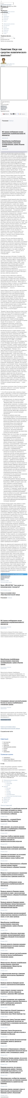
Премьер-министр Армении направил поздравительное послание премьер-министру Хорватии (13, 945)
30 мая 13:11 (4, 919)
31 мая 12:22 (4, 816)
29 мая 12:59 (4, 1075)
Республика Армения (6, 626)
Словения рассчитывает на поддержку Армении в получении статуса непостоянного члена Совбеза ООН (13, 856)
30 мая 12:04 (4, 930)
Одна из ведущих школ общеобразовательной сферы (10, 727)
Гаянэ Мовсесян (11, 63)
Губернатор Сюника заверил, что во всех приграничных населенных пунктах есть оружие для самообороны (14, 1059)
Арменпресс (6, 757)
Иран (8, 789)
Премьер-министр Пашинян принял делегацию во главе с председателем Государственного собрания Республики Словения (14, 893)
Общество (5, 18)
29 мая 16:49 (4, 1027)
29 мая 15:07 (4, 1046)
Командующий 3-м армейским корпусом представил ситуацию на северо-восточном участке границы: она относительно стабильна (14, 811)
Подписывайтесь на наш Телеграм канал (12, 574)
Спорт (5, 21)
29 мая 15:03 (4, 1055)
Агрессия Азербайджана (13, 796)
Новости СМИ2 (5, 580)
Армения (9, 783)
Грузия (8, 791)
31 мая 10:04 (4, 833)
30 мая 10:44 (4, 970)
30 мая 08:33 (4, 996)
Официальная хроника (9, 23)
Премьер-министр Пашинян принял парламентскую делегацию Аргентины (13, 848)
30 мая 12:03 (4, 941)
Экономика (6, 16)
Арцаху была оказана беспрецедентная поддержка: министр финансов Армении (13, 1041)
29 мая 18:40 (4, 1016)
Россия (8, 788)
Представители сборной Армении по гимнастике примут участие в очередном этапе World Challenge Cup (13, 1012)
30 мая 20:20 (4, 879)
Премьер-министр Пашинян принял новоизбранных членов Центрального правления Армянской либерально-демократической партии (13, 904)
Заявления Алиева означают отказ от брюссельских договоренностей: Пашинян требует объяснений (13, 1090)
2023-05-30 (5, 138)
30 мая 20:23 (4, 860)
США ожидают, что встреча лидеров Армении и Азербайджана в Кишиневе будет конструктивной (13, 828)
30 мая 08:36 (4, 987)
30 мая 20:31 (4, 844)
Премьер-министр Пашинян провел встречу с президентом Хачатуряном (13, 983)
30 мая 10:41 (4, 979)
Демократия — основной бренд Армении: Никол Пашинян (11, 820)
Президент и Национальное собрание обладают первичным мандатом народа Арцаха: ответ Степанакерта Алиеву (14, 1050)
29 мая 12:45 (4, 1095)
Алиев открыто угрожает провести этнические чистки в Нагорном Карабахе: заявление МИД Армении (12, 991)
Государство (6, 25)
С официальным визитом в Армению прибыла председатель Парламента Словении (13, 975)
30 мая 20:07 (4, 910)
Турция (8, 793)
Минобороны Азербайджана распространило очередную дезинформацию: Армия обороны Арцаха (13, 143)
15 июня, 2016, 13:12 (6, 65)
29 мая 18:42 (4, 1007)
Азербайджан (10, 794)
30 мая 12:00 (4, 950)
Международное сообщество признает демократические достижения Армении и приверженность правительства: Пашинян (14, 1080)
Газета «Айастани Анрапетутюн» (12, 760)
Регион (5, 14)
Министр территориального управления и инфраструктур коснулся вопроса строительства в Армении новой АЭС (14, 874)
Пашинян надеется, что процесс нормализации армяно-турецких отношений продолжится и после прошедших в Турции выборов (12, 1069)
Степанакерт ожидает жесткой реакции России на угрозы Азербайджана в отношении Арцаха (14, 702)
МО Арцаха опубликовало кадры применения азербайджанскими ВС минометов (13, 133)
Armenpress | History (9, 759)
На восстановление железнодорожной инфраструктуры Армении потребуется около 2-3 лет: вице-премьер (13, 914)
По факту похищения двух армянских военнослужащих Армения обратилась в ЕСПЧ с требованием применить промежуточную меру (14, 1002)
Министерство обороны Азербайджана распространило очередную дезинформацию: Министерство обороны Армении (13, 965)
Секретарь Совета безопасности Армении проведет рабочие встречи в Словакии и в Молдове (13, 1032)
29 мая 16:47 (4, 1036)
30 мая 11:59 (4, 959)
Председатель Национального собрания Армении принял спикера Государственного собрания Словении (14, 865)
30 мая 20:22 (4, 870)
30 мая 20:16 (4, 888)
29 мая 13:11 (4, 1064)
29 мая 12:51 (4, 1086)
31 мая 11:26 (4, 824)
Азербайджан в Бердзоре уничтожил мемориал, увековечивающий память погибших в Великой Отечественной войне (13, 935)
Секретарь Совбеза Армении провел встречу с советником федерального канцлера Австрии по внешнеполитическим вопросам (12, 838)
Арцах (8, 785)
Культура (5, 19)
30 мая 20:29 (4, 851)
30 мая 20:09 (4, 899)
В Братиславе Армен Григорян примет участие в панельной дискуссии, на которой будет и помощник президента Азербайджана (14, 1022)
